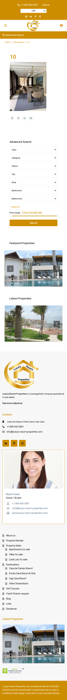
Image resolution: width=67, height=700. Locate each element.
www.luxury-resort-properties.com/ (30, 513)
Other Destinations (18, 583)
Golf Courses (12, 588)
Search (33, 223)
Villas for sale (16, 554)
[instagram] (40, 16)
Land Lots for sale (18, 559)
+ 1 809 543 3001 (20, 503)
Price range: (15, 213)
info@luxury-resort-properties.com (24, 431)
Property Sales (13, 545)
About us (10, 535)
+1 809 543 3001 (29, 5)
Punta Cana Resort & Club (22, 573)
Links (8, 603)
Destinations (12, 564)
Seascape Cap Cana (18, 338)
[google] (26, 16)
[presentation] (10, 268)
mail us (45, 5)
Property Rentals (14, 540)
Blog (8, 598)
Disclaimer (11, 608)
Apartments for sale (19, 549)
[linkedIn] (31, 16)
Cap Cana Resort (17, 578)
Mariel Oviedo (13, 494)
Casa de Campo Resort (21, 568)
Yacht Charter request (17, 593)
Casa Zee (12, 283)
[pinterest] (36, 16)
